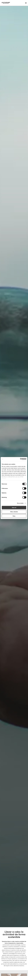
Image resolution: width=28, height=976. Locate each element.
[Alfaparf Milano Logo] (5, 3)
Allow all (14, 507)
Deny (14, 516)
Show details (20, 503)
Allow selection (14, 511)
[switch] (24, 488)
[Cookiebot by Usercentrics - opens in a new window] (20, 459)
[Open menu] (26, 2)
